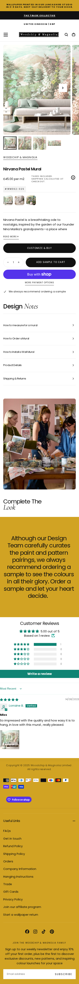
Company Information (19, 869)
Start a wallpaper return (20, 915)
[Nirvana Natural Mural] (19, 200)
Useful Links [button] (11, 820)
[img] (9, 700)
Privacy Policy (13, 899)
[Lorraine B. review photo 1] (9, 740)
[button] (39, 24)
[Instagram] (35, 931)
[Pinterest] (51, 931)
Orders (8, 861)
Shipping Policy (14, 854)
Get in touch (12, 839)
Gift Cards (10, 892)
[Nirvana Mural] (31, 200)
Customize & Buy (39, 248)
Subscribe (63, 974)
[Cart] (74, 35)
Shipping (37, 178)
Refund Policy (13, 846)
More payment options (39, 282)
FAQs (7, 831)
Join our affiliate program (22, 907)
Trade (7, 884)
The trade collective (40, 15)
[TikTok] (43, 931)
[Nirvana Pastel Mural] (8, 200)
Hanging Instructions (18, 877)
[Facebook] (27, 931)
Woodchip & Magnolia (20, 157)
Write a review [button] (39, 673)
